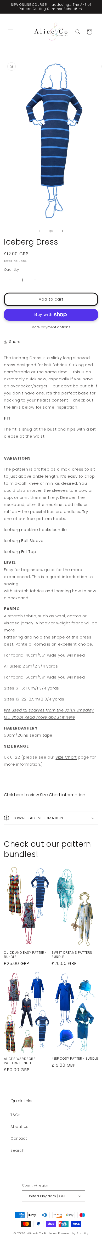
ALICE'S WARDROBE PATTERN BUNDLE (19, 1061)
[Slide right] (62, 231)
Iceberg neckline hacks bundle (35, 529)
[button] (10, 32)
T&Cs (15, 1114)
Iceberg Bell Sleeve (23, 540)
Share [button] (15, 341)
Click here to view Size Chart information (44, 795)
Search (17, 1150)
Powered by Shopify (73, 1233)
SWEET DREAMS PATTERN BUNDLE (72, 955)
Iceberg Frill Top (20, 551)
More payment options (51, 327)
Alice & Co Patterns (42, 1233)
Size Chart (66, 757)
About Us (19, 1126)
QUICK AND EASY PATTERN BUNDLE (25, 955)
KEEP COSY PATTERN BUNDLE (75, 1058)
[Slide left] (39, 231)
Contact (18, 1138)
